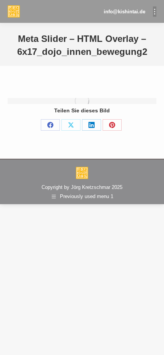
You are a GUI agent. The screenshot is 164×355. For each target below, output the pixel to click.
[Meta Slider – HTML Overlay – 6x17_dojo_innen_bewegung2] (82, 101)
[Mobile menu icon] (154, 11)
